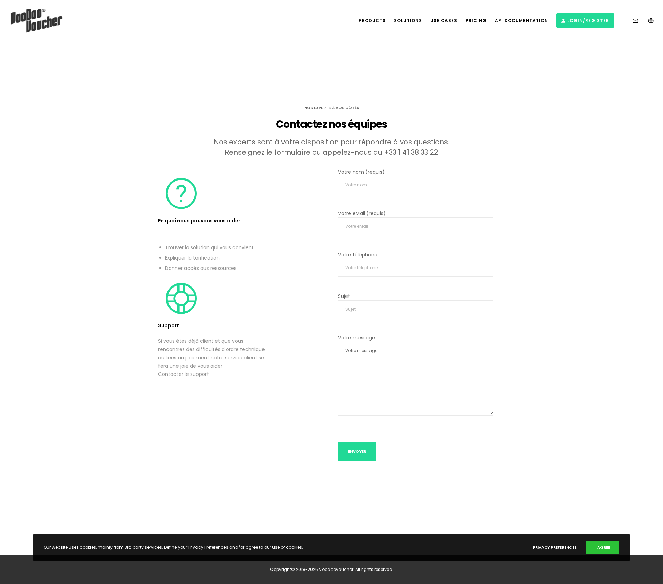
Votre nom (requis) (361, 171)
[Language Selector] (646, 20)
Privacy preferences (555, 547)
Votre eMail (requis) (362, 213)
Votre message (356, 337)
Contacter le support (183, 374)
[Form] (631, 20)
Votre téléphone (357, 254)
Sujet (344, 296)
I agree (602, 547)
